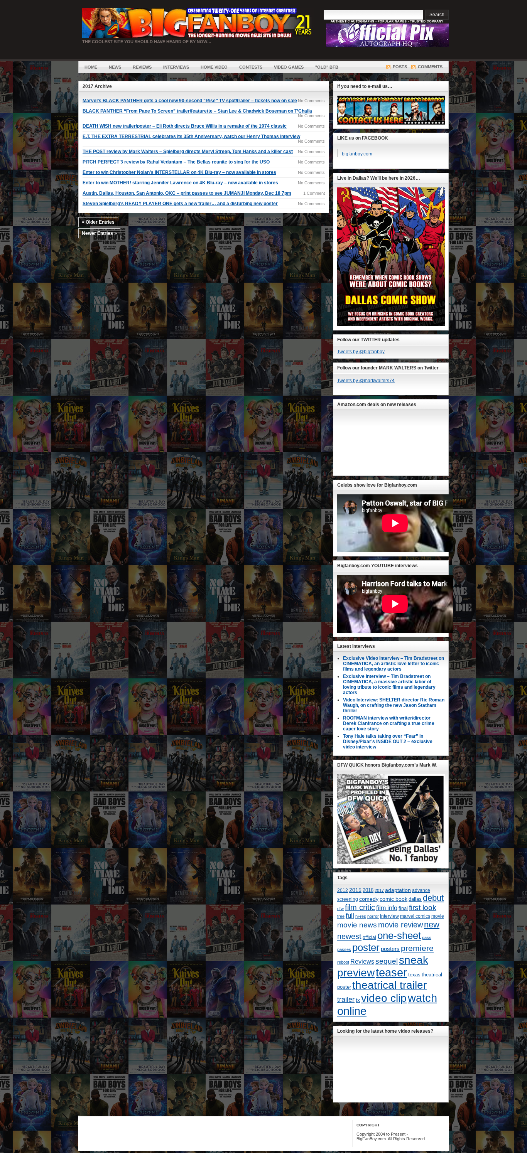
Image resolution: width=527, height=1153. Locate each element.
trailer (346, 999)
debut (433, 898)
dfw (340, 908)
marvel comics (415, 916)
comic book (393, 899)
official (369, 937)
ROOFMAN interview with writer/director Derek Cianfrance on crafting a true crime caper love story (388, 723)
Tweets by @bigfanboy (361, 351)
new (431, 924)
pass (426, 937)
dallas (415, 899)
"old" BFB (326, 67)
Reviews (142, 67)
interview (389, 916)
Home (90, 67)
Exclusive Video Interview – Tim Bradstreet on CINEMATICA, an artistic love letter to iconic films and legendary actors (393, 664)
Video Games (289, 67)
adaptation (398, 890)
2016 (368, 890)
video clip (384, 998)
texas (414, 975)
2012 (342, 890)
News (115, 67)
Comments (430, 66)
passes (344, 949)
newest (349, 936)
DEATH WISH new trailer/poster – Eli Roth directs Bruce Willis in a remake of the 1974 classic (185, 126)
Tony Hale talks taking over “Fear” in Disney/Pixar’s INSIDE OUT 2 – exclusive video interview (387, 741)
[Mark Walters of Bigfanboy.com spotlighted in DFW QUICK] (391, 862)
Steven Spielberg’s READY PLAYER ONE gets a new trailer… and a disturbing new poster (180, 203)
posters (390, 949)
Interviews (176, 67)
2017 (379, 890)
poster (366, 947)
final (403, 908)
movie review (400, 924)
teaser (391, 972)
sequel (386, 961)
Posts (400, 66)
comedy (368, 899)
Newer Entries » (99, 233)
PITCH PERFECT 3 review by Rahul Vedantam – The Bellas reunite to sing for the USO (176, 162)
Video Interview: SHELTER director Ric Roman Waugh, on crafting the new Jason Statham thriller (393, 705)
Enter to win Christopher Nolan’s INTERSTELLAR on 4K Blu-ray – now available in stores (179, 172)
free (341, 916)
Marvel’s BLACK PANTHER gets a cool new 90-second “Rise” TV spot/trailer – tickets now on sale (190, 100)
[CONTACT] (391, 123)
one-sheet (399, 935)
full (350, 915)
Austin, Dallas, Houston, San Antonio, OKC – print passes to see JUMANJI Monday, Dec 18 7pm (187, 193)
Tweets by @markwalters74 (366, 380)
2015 (355, 890)
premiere (417, 948)
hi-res (360, 916)
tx (358, 1000)
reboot (343, 962)
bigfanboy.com (357, 154)
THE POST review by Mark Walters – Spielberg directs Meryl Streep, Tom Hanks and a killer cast (188, 151)
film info (386, 907)
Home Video (214, 67)
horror (373, 916)
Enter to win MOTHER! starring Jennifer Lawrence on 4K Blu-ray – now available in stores (180, 182)
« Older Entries (98, 222)
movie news (357, 925)
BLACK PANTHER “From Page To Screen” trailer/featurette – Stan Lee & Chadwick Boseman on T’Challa (197, 111)
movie (437, 916)
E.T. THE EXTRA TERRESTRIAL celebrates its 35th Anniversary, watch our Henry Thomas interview (191, 136)
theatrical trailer (389, 985)
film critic (360, 907)
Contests (250, 67)
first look (422, 908)
